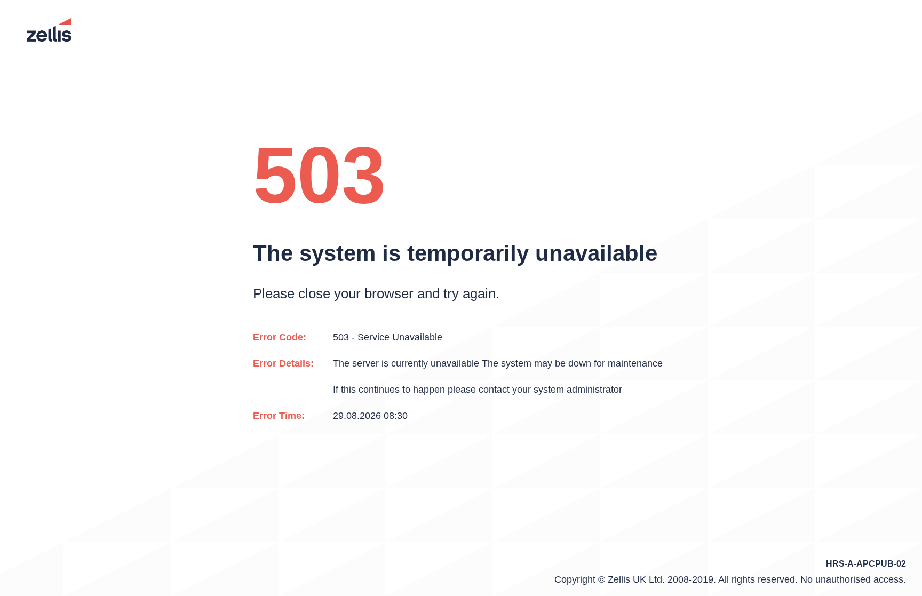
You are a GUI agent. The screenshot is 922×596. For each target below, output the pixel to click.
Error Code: (279, 337)
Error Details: (283, 363)
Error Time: (279, 415)
